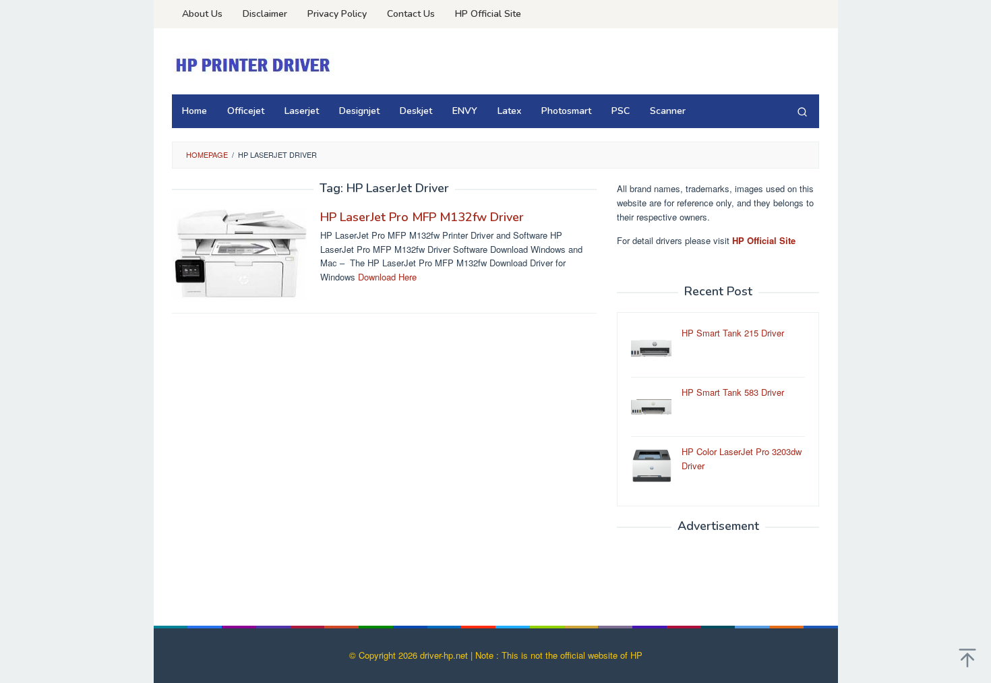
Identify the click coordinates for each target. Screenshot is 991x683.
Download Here (387, 276)
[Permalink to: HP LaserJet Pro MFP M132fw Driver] (239, 252)
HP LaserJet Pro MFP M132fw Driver (422, 217)
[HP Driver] (255, 65)
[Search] (802, 111)
